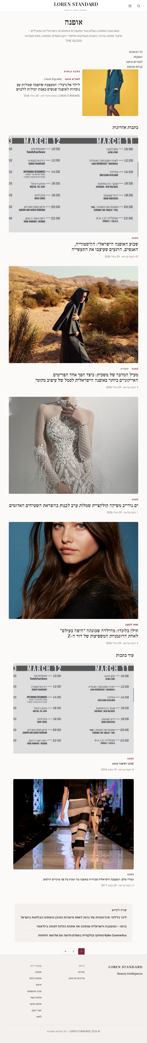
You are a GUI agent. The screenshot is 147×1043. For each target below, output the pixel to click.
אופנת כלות (35, 978)
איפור (38, 985)
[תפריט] (130, 6)
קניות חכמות (135, 67)
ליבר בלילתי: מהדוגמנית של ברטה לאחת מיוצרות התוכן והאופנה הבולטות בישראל (74, 917)
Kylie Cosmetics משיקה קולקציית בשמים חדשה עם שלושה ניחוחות (82, 935)
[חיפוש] (139, 6)
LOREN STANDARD (76, 6)
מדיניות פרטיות (77, 978)
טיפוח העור (36, 997)
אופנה (38, 972)
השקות (138, 57)
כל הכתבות (136, 52)
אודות (81, 972)
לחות (39, 1017)
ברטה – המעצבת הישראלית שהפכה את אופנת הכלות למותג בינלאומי (82, 926)
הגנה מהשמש (34, 991)
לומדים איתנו (134, 62)
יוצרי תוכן (37, 1010)
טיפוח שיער (36, 1004)
